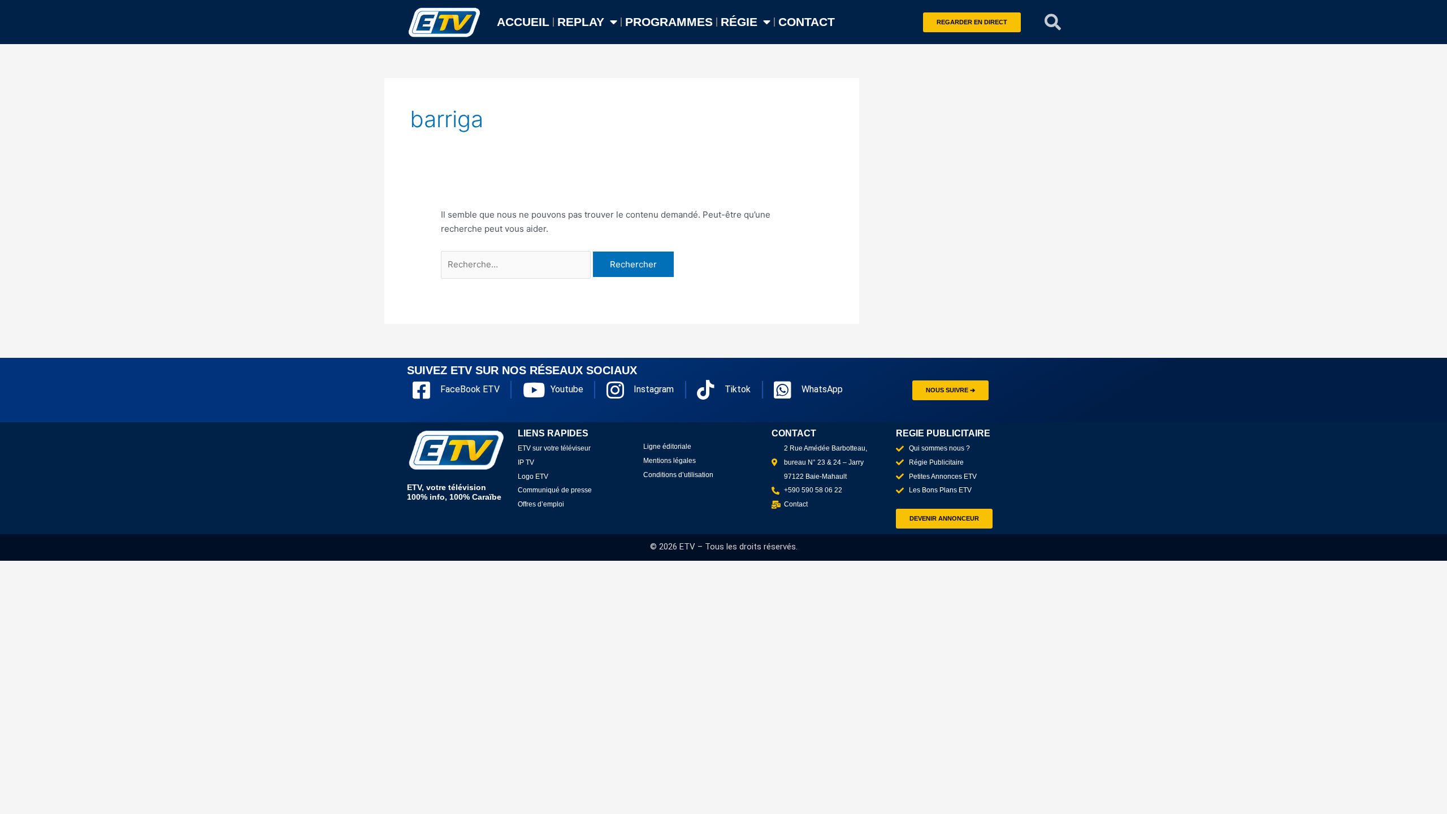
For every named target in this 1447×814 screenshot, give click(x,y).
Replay (580, 21)
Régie (739, 21)
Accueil (523, 21)
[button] (1053, 22)
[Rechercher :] (517, 264)
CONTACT (806, 21)
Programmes (669, 21)
